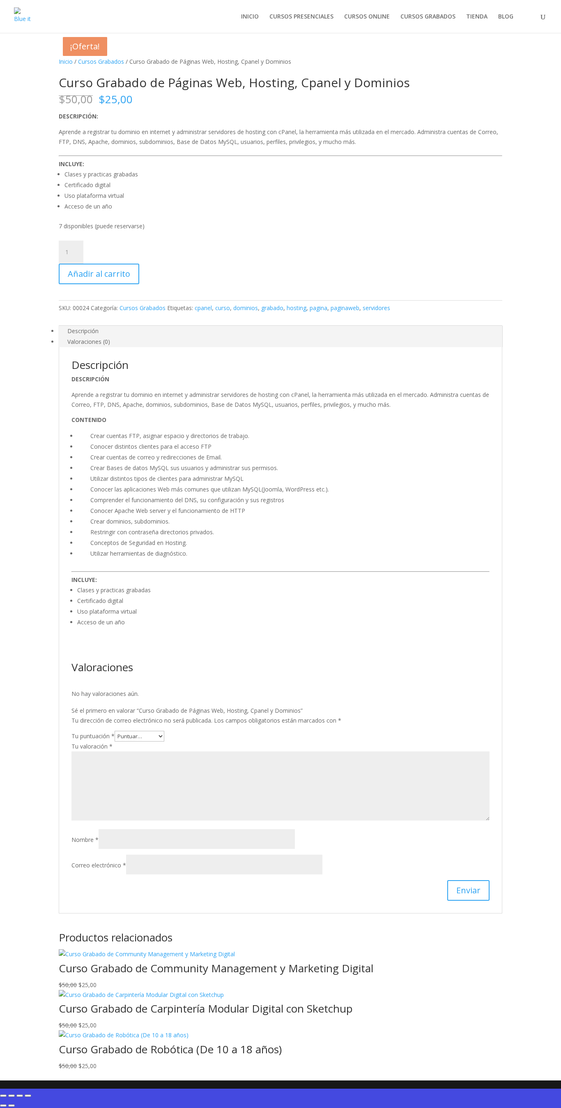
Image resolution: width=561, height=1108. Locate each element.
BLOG (505, 17)
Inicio (66, 61)
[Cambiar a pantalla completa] (11, 1095)
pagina (318, 308)
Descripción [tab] (83, 331)
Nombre (85, 840)
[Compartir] (19, 1095)
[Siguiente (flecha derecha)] (11, 1105)
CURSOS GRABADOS (427, 17)
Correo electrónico (98, 865)
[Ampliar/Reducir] (3, 1095)
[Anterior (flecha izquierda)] (3, 1105)
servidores (376, 308)
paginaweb (345, 308)
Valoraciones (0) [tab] (88, 341)
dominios (245, 308)
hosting (296, 308)
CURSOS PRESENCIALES (301, 17)
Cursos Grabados (101, 61)
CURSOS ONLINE (367, 17)
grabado (272, 308)
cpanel (203, 308)
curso (222, 308)
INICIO (250, 17)
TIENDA (476, 17)
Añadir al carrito (99, 273)
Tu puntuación (93, 736)
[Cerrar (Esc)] (28, 1095)
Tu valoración (92, 746)
